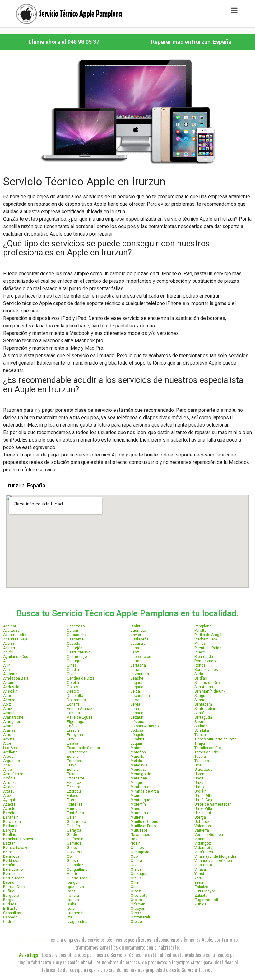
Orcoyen (138, 908)
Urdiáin (200, 791)
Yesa (198, 882)
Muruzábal (140, 830)
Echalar (73, 769)
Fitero (71, 800)
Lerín (135, 709)
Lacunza (138, 643)
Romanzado (205, 661)
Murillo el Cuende (145, 822)
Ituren (72, 908)
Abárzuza (11, 630)
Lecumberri (140, 696)
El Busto (10, 908)
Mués (135, 808)
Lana (135, 648)
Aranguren (12, 722)
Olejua (136, 878)
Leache (137, 678)
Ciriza (72, 665)
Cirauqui (74, 661)
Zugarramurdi (206, 900)
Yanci (199, 874)
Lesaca (137, 713)
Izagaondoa (77, 921)
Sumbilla (201, 730)
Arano (8, 726)
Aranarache (13, 717)
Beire (7, 852)
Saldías (200, 678)
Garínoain (75, 839)
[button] (64, 41)
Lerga (135, 704)
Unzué (200, 782)
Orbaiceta (139, 895)
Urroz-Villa (203, 808)
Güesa (72, 861)
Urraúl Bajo (203, 800)
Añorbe (9, 700)
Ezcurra (73, 787)
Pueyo (199, 652)
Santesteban (205, 709)
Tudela (200, 756)
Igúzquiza (75, 887)
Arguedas (11, 761)
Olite (135, 882)
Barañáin (11, 817)
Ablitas (9, 648)
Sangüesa (203, 696)
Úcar (198, 765)
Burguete (11, 895)
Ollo (134, 887)
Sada (198, 674)
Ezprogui (74, 791)
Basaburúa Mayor (18, 839)
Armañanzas (14, 774)
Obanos (137, 848)
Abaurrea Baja (15, 639)
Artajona (10, 787)
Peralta (200, 630)
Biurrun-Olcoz (15, 887)
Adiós (8, 652)
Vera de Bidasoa (208, 835)
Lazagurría (140, 674)
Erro (70, 739)
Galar (71, 817)
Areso (8, 756)
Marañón (138, 752)
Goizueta (74, 852)
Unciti (199, 778)
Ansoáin (10, 691)
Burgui (8, 900)
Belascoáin (13, 856)
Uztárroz (201, 822)
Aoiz (7, 704)
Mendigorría (141, 774)
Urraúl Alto (203, 795)
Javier (136, 635)
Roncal (200, 665)
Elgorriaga (75, 722)
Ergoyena (75, 735)
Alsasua (10, 674)
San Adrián (203, 687)
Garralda (74, 843)
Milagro (137, 782)
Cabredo (10, 917)
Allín (7, 665)
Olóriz (136, 891)
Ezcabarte (75, 778)
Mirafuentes (141, 787)
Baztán (9, 843)
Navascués (140, 835)
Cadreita (10, 921)
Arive (7, 769)
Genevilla (75, 848)
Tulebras (201, 761)
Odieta (136, 861)
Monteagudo (141, 800)
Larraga (137, 661)
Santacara (203, 704)
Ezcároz (74, 782)
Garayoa (74, 830)
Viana (199, 839)
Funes (72, 808)
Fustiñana (75, 813)
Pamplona (202, 626)
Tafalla (200, 735)
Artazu (9, 791)
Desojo (73, 691)
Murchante (140, 813)
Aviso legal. (29, 955)
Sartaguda (203, 717)
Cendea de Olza (81, 678)
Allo (6, 669)
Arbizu (8, 739)
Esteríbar (74, 761)
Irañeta (73, 895)
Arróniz (9, 778)
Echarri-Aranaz (79, 709)
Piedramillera (205, 639)
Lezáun (137, 717)
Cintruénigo (77, 656)
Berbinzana (13, 861)
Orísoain (138, 904)
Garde (72, 835)
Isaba (71, 904)
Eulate (72, 774)
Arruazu (10, 782)
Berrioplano (13, 869)
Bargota (10, 830)
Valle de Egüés (80, 717)
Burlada (9, 904)
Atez (7, 795)
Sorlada (200, 726)
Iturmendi (75, 913)
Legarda (138, 682)
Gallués (73, 826)
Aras (7, 735)
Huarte (72, 874)
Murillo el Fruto (143, 826)
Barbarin (10, 826)
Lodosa (137, 730)
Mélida (136, 761)
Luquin (136, 743)
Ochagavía (140, 852)
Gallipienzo (76, 822)
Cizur (71, 674)
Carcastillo (76, 635)
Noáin (136, 843)
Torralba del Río (207, 748)
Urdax (199, 787)
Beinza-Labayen (16, 848)
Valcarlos (202, 826)
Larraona (138, 665)
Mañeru (137, 748)
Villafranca (203, 852)
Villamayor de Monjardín (215, 856)
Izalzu (136, 626)
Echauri (73, 713)
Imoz (71, 891)
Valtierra (201, 830)
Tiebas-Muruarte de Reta (215, 739)
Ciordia (73, 669)
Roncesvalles (206, 669)
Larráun (137, 669)
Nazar (136, 839)
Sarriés (200, 713)
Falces (72, 795)
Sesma (200, 722)
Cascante (75, 639)
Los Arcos (12, 748)
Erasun (73, 730)
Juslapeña (140, 639)
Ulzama (201, 774)
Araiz (7, 709)
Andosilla (11, 687)
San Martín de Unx (209, 691)
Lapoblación (141, 656)
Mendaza (139, 769)
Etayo (71, 765)
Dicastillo (75, 696)
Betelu (8, 882)
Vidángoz (202, 843)
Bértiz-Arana (14, 878)
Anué (7, 696)
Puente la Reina (207, 648)
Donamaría (76, 700)
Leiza (135, 691)
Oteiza (136, 921)
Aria (6, 765)
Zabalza (201, 887)
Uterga (200, 817)
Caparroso (76, 626)
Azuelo (9, 808)
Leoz (135, 700)
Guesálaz (75, 865)
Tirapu (199, 743)
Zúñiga (200, 904)
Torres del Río (206, 752)
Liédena (137, 722)
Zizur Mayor (204, 891)
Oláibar (137, 869)
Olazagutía (140, 874)
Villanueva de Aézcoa (213, 861)
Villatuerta (203, 865)
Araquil (9, 713)
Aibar (7, 661)
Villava (200, 869)
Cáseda (73, 643)
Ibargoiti (74, 882)
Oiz (134, 865)
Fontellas (75, 804)
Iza (69, 917)
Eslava (72, 743)
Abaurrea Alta (14, 635)
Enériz (72, 726)
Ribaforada (203, 656)
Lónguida (138, 735)
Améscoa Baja (16, 678)
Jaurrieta (138, 630)
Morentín (138, 804)
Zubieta (200, 895)
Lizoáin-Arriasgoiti (146, 726)
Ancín (8, 682)
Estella (73, 756)
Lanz (135, 652)
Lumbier (137, 739)
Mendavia (139, 765)
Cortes (72, 687)
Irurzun (73, 900)
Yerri (198, 878)
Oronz (136, 913)
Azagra (9, 804)
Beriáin (9, 865)
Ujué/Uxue (203, 769)
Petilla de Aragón (209, 635)
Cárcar (72, 630)
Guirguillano (77, 869)
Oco (134, 856)
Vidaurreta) (204, 848)
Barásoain (12, 822)
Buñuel (9, 891)
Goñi (71, 856)
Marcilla (137, 756)
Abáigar (9, 626)
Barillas (9, 835)
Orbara (136, 900)
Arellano (10, 752)
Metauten (139, 778)
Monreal (138, 795)
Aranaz (9, 730)
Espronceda (77, 752)
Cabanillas (12, 913)
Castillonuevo (78, 652)
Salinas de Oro (207, 682)
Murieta (137, 817)
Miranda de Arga (145, 791)
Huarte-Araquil (79, 878)
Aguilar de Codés (18, 656)
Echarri (73, 704)
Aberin (8, 643)
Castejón (74, 648)
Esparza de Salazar (83, 748)
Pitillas (200, 643)
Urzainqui (202, 813)
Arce (7, 743)
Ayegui (9, 800)
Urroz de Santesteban (213, 804)
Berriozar (11, 874)
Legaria (137, 687)
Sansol (200, 700)
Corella (73, 682)
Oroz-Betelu (141, 917)
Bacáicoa (11, 813)
